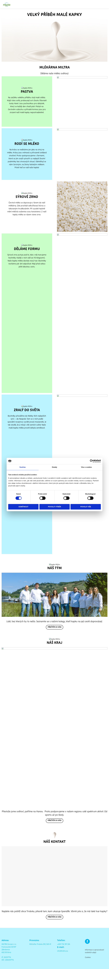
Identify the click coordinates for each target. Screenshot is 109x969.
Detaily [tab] (54, 467)
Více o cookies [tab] (86, 467)
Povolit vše (85, 507)
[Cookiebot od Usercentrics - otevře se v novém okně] (91, 461)
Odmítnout (23, 507)
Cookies (88, 957)
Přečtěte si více (54, 627)
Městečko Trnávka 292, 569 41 (40, 944)
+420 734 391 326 (63, 944)
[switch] (42, 498)
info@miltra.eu (62, 951)
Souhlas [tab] (22, 467)
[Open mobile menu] (106, 4)
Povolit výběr (54, 507)
